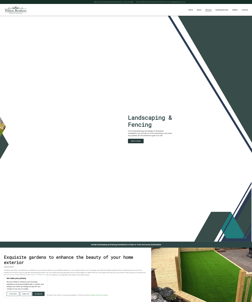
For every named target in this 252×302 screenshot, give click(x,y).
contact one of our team (99, 295)
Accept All (38, 294)
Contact (245, 10)
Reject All (25, 294)
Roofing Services (222, 10)
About (199, 10)
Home (190, 10)
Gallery (235, 10)
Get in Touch (136, 141)
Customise (13, 294)
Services (208, 10)
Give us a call (35, 275)
